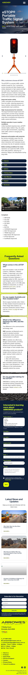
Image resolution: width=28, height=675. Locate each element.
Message (5, 466)
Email (5, 448)
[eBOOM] (14, 420)
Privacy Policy (8, 479)
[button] (2, 56)
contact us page (12, 309)
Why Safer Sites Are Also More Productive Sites (12, 527)
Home (3, 26)
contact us (17, 387)
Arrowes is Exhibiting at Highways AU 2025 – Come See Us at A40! (14, 579)
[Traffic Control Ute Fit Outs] (14, 423)
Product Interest (8, 416)
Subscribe (14, 610)
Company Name (7, 443)
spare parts (12, 286)
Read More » (6, 531)
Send (6, 484)
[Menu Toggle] (24, 2)
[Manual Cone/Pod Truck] (14, 425)
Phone (5, 454)
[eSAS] (14, 422)
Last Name (6, 437)
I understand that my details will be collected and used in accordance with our (14, 478)
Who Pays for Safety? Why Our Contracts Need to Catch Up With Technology (13, 553)
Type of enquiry (7, 460)
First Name (6, 431)
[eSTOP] (14, 419)
